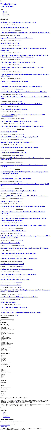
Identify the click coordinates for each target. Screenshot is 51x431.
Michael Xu (18, 24)
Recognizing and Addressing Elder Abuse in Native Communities (21, 86)
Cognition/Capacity (5, 328)
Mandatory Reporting (6, 337)
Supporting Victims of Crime (9, 43)
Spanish (3, 395)
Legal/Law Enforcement (6, 361)
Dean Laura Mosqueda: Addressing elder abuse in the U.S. (19, 297)
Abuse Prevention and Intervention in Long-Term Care (18, 253)
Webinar (3, 377)
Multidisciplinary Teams (6, 338)
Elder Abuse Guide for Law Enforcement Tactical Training (19, 121)
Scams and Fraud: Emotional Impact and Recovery (16, 142)
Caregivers (4, 356)
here (16, 401)
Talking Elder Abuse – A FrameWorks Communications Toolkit (20, 312)
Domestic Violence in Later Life (8, 329)
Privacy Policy (6, 415)
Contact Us (5, 15)
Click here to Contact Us (5, 425)
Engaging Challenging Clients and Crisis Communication (18, 258)
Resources (5, 12)
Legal (3, 334)
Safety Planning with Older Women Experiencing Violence (19, 147)
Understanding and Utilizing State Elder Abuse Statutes (18, 274)
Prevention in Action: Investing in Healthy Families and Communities (22, 206)
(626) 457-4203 (3, 426)
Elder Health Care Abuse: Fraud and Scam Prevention (17, 62)
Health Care (4, 360)
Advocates (4, 355)
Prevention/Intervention (6, 344)
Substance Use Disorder (6, 350)
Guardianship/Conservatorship (8, 333)
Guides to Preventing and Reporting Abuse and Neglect (18, 22)
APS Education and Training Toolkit (12, 264)
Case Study (4, 369)
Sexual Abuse (4, 349)
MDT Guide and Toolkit (8, 302)
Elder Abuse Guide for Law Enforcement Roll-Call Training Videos (22, 126)
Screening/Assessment (6, 347)
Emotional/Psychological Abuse (8, 331)
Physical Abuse (5, 342)
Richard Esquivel (18, 40)
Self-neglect (4, 348)
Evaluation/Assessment (6, 373)
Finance (3, 359)
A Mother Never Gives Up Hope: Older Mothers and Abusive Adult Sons (23, 92)
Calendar (5, 413)
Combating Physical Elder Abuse (11, 201)
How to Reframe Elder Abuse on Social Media (15, 279)
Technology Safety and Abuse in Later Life (14, 27)
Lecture (3, 374)
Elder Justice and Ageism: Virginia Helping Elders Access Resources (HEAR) (25, 32)
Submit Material (6, 14)
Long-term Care (5, 336)
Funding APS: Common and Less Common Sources (16, 269)
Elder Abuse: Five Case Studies (10, 243)
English (3, 393)
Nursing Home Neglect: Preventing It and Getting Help (18, 191)
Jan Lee (16, 309)
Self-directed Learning (6, 387)
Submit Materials (6, 417)
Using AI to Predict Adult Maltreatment (13, 231)
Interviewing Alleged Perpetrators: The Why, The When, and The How (23, 225)
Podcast (3, 375)
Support (4, 13)
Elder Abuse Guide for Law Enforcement (13, 307)
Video (3, 376)
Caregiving (4, 327)
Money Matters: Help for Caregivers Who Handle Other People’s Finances (24, 248)
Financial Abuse (5, 332)
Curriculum (4, 370)
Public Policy (4, 363)
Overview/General (5, 340)
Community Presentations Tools (10, 285)
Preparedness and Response (7, 343)
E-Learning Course (5, 371)
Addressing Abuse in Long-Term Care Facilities (15, 178)
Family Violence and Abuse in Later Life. (13, 152)
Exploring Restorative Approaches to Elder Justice (16, 38)
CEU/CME (4, 382)
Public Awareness (5, 345)
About (4, 412)
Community (4, 358)
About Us (5, 11)
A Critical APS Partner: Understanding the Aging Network (19, 137)
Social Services (5, 364)
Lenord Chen (18, 111)
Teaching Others (5, 389)
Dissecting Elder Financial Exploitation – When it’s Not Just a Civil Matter (24, 196)
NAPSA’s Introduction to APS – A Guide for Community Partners (21, 104)
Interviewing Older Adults (8, 131)
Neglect (3, 339)
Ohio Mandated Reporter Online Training (13, 109)
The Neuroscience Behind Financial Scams (14, 81)
